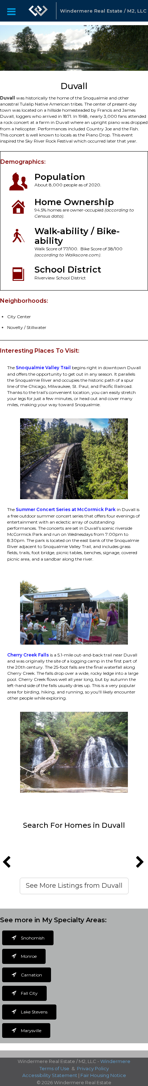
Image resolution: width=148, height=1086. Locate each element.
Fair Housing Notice (103, 1075)
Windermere (115, 1061)
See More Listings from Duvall (74, 886)
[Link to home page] (38, 11)
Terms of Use (54, 1068)
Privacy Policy (93, 1068)
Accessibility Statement (49, 1075)
